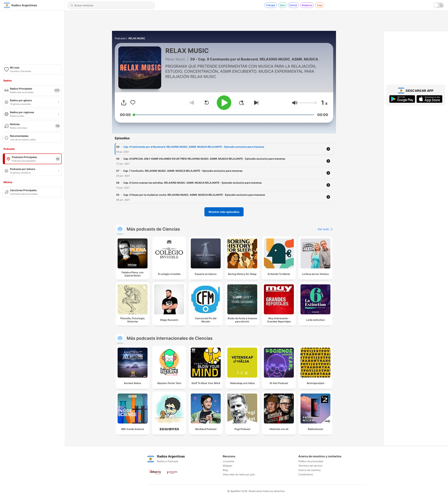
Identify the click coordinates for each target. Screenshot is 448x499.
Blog (225, 470)
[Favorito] (133, 103)
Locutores (228, 461)
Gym (282, 5)
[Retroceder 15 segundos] (206, 103)
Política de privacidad (310, 461)
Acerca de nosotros (309, 470)
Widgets (227, 465)
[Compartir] (124, 103)
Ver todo (323, 229)
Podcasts (120, 38)
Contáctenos (305, 474)
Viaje (319, 5)
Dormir (293, 5)
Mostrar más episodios (224, 212)
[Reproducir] (224, 102)
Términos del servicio (310, 465)
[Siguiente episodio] (255, 103)
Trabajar (270, 5)
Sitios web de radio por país (239, 474)
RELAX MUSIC (136, 38)
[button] (294, 102)
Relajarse (307, 5)
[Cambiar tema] (438, 5)
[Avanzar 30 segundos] (241, 103)
